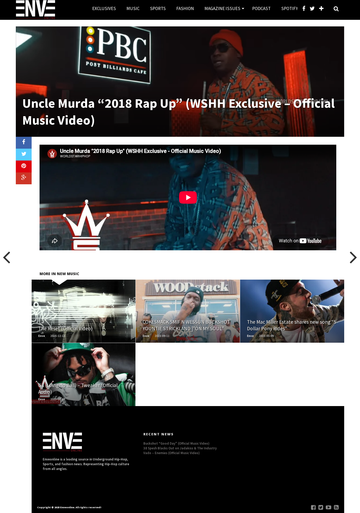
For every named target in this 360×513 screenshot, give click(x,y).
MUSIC (133, 8)
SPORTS (158, 8)
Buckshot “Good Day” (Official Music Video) (176, 443)
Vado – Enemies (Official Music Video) (171, 453)
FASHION (185, 8)
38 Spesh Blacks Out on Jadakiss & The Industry (180, 448)
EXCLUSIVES (104, 8)
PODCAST (261, 8)
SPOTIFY (289, 8)
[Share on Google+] (24, 178)
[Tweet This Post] (24, 155)
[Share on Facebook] (24, 143)
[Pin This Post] (24, 166)
